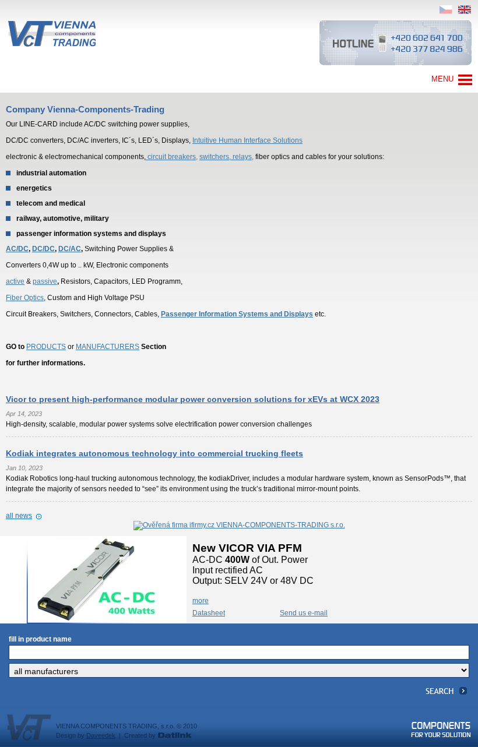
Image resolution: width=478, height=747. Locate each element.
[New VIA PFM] (93, 579)
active (15, 281)
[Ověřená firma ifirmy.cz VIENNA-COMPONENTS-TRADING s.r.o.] (239, 528)
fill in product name (40, 639)
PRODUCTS (46, 347)
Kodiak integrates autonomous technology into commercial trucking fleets (154, 453)
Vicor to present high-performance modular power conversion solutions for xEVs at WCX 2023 (192, 399)
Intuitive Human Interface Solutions (247, 140)
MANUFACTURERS (107, 347)
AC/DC (17, 249)
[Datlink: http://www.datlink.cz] (174, 735)
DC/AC (69, 249)
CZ (446, 9)
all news (19, 516)
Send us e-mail (304, 613)
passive (45, 281)
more (200, 601)
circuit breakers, (172, 157)
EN (465, 9)
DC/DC (43, 249)
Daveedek (100, 735)
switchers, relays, (226, 157)
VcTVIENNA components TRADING (42, 34)
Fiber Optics (25, 298)
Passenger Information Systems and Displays (237, 314)
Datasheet (208, 613)
